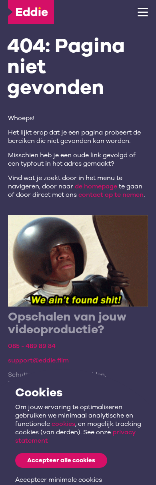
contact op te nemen (111, 195)
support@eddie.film (38, 360)
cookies (63, 424)
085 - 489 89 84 (32, 346)
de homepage (96, 186)
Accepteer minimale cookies (58, 480)
